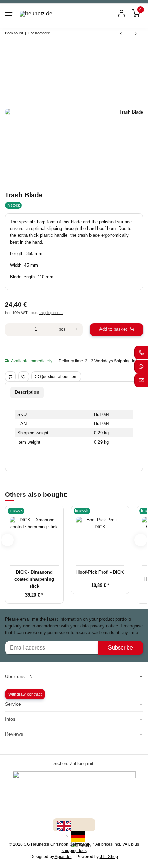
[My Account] (121, 13)
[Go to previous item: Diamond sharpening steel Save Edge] (121, 34)
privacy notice (104, 626)
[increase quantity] (76, 330)
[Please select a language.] (64, 826)
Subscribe (120, 648)
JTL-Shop (109, 856)
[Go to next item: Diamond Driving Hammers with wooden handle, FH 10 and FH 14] (135, 34)
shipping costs (51, 312)
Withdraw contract (25, 694)
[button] (136, 13)
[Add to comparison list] (10, 376)
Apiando (63, 856)
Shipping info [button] (126, 361)
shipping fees (74, 850)
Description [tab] (27, 392)
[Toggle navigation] (8, 13)
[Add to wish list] (23, 376)
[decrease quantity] (11, 330)
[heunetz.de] (36, 13)
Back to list (14, 33)
